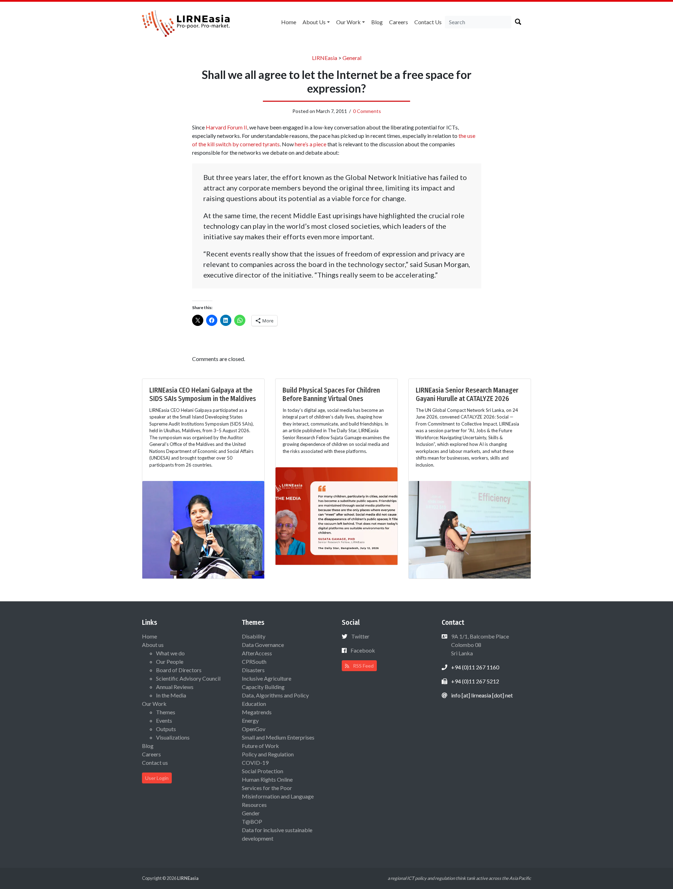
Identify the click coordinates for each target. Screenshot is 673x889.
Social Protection (262, 771)
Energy (250, 720)
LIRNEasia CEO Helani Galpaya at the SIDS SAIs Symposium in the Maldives (202, 394)
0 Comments (367, 111)
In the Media (171, 695)
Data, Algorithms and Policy (275, 695)
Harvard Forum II (226, 127)
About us (314, 22)
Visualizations (173, 737)
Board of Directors (179, 670)
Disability (253, 636)
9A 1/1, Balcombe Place (479, 644)
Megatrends (257, 712)
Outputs (166, 729)
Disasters (253, 670)
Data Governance (263, 644)
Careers (398, 22)
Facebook (363, 650)
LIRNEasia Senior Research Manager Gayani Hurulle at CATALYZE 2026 (467, 394)
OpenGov (253, 729)
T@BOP (252, 821)
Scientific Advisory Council (188, 678)
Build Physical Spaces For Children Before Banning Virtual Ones (331, 394)
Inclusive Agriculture (266, 678)
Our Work (348, 22)
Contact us (428, 22)
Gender (251, 813)
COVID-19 (255, 762)
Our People (169, 661)
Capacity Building (263, 686)
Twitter (360, 636)
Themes (165, 712)
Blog (377, 22)
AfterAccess (257, 653)
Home (288, 22)
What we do (170, 653)
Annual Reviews (174, 686)
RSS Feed (363, 666)
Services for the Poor (267, 787)
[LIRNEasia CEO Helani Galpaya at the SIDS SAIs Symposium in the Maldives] (203, 529)
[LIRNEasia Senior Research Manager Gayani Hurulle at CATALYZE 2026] (470, 529)
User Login (157, 778)
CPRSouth (254, 661)
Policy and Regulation (268, 754)
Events (164, 720)
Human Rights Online (267, 779)
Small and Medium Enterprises (278, 737)
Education (254, 703)
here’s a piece (311, 144)
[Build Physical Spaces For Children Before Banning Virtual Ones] (336, 515)
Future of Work (260, 745)
